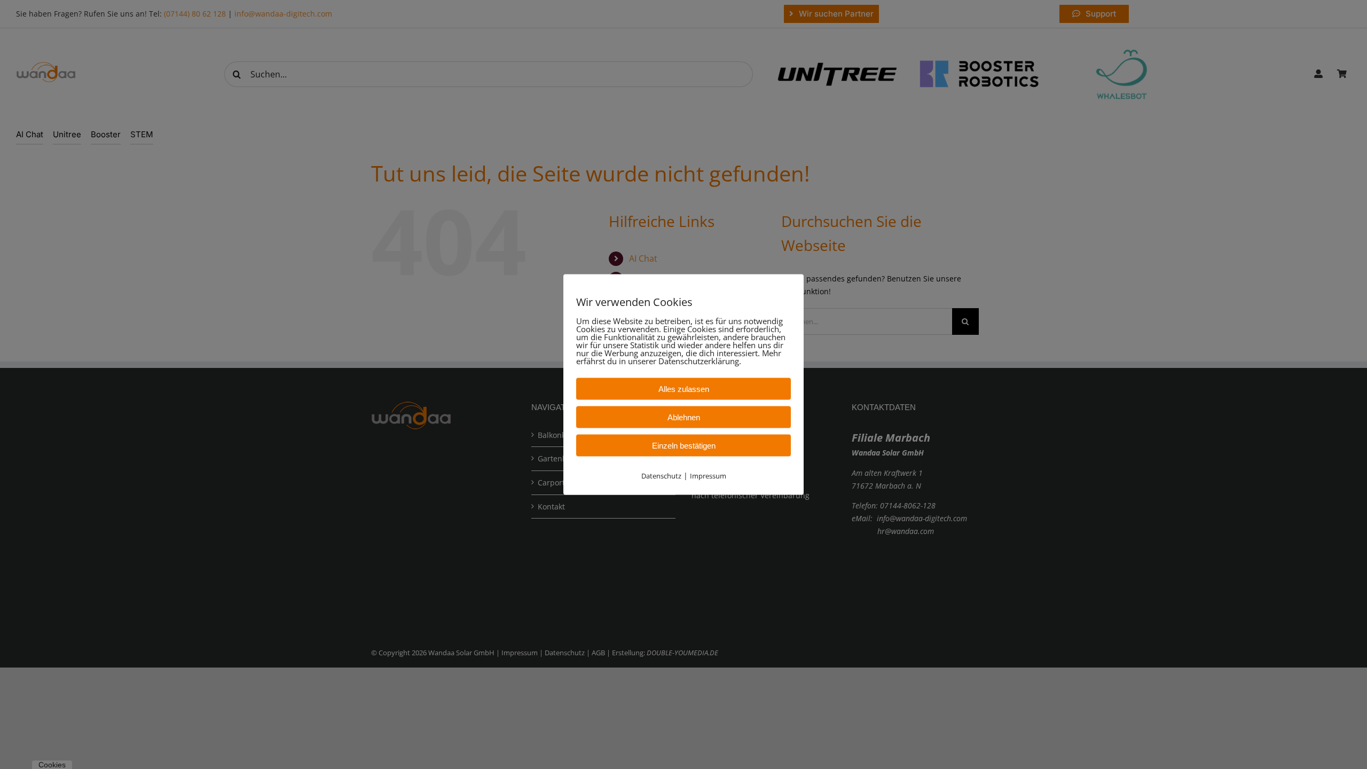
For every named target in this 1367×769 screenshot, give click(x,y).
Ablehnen (683, 417)
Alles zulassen (683, 389)
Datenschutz (661, 476)
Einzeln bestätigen (684, 445)
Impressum (708, 476)
